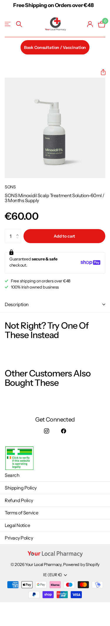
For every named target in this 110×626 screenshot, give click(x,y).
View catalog (8, 24)
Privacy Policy (19, 538)
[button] (100, 72)
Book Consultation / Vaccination (55, 47)
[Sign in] (90, 24)
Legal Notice (17, 525)
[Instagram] (46, 431)
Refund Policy (19, 500)
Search (12, 475)
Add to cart (64, 236)
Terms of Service (21, 513)
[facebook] (64, 431)
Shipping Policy (21, 488)
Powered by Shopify (81, 564)
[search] (19, 24)
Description (17, 304)
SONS (10, 187)
